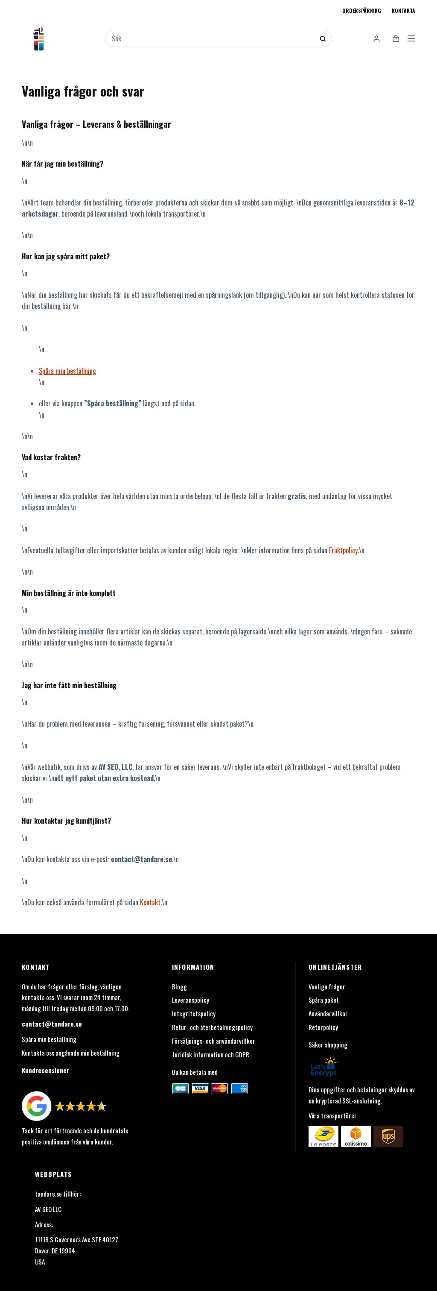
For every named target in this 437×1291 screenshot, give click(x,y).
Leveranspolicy (190, 999)
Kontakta (403, 10)
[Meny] (411, 38)
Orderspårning (361, 10)
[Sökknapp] (323, 38)
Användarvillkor (328, 1013)
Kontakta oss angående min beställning (70, 1052)
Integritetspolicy (194, 1013)
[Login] (376, 38)
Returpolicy (323, 1027)
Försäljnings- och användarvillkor (213, 1040)
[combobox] (212, 38)
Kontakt (150, 902)
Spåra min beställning (67, 371)
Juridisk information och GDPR (210, 1054)
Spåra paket (324, 999)
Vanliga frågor (327, 986)
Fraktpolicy (343, 550)
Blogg (179, 986)
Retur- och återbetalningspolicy (212, 1027)
